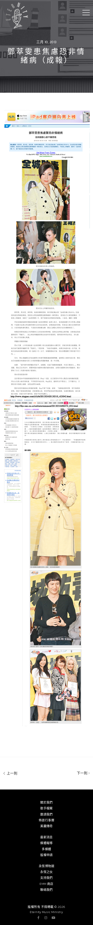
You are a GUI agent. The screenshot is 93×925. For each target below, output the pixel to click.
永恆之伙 (46, 872)
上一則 (11, 773)
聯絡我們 (46, 889)
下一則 (82, 773)
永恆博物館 (46, 866)
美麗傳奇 (46, 826)
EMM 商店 (46, 884)
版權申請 (46, 855)
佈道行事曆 (46, 820)
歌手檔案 (46, 808)
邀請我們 (46, 814)
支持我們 (46, 877)
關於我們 (46, 802)
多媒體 (46, 849)
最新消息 (46, 837)
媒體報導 (46, 843)
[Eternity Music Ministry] (16, 14)
